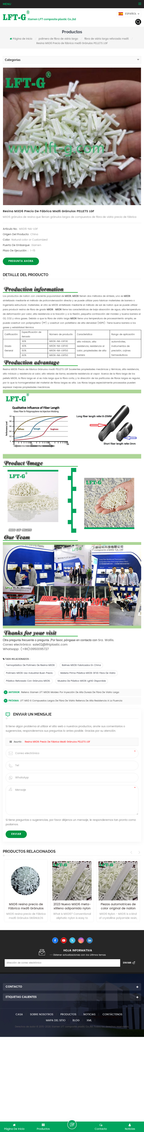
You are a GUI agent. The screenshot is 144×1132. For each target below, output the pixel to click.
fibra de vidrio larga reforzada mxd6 (106, 39)
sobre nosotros (41, 1014)
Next (138, 852)
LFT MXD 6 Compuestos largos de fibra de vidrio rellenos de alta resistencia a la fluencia (71, 701)
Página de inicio (22, 39)
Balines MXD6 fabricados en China (81, 665)
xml (89, 1020)
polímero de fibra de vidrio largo (58, 39)
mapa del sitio (55, 1020)
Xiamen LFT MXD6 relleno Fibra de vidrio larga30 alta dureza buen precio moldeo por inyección (118, 906)
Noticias (89, 1014)
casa (19, 1014)
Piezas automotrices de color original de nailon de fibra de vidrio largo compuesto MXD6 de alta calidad (72, 906)
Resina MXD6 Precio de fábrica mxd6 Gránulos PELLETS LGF (57, 742)
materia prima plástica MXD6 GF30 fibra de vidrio (88, 673)
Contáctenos (112, 1014)
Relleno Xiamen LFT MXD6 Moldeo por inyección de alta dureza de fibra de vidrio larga (70, 692)
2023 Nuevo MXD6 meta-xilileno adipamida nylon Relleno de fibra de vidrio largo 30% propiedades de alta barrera (26, 906)
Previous (131, 852)
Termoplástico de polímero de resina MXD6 (30, 665)
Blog (76, 1020)
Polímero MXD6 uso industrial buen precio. (29, 673)
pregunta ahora (20, 261)
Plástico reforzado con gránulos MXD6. (28, 681)
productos (68, 1014)
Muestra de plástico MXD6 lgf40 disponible (82, 681)
